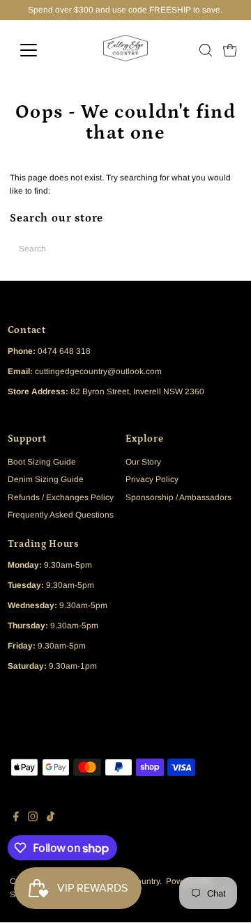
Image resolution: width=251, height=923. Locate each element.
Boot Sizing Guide (42, 462)
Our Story (143, 462)
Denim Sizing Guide (46, 479)
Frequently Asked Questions (61, 515)
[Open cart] (230, 50)
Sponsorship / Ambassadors (178, 497)
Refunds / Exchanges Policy (61, 497)
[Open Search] (205, 50)
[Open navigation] (37, 50)
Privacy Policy (152, 479)
